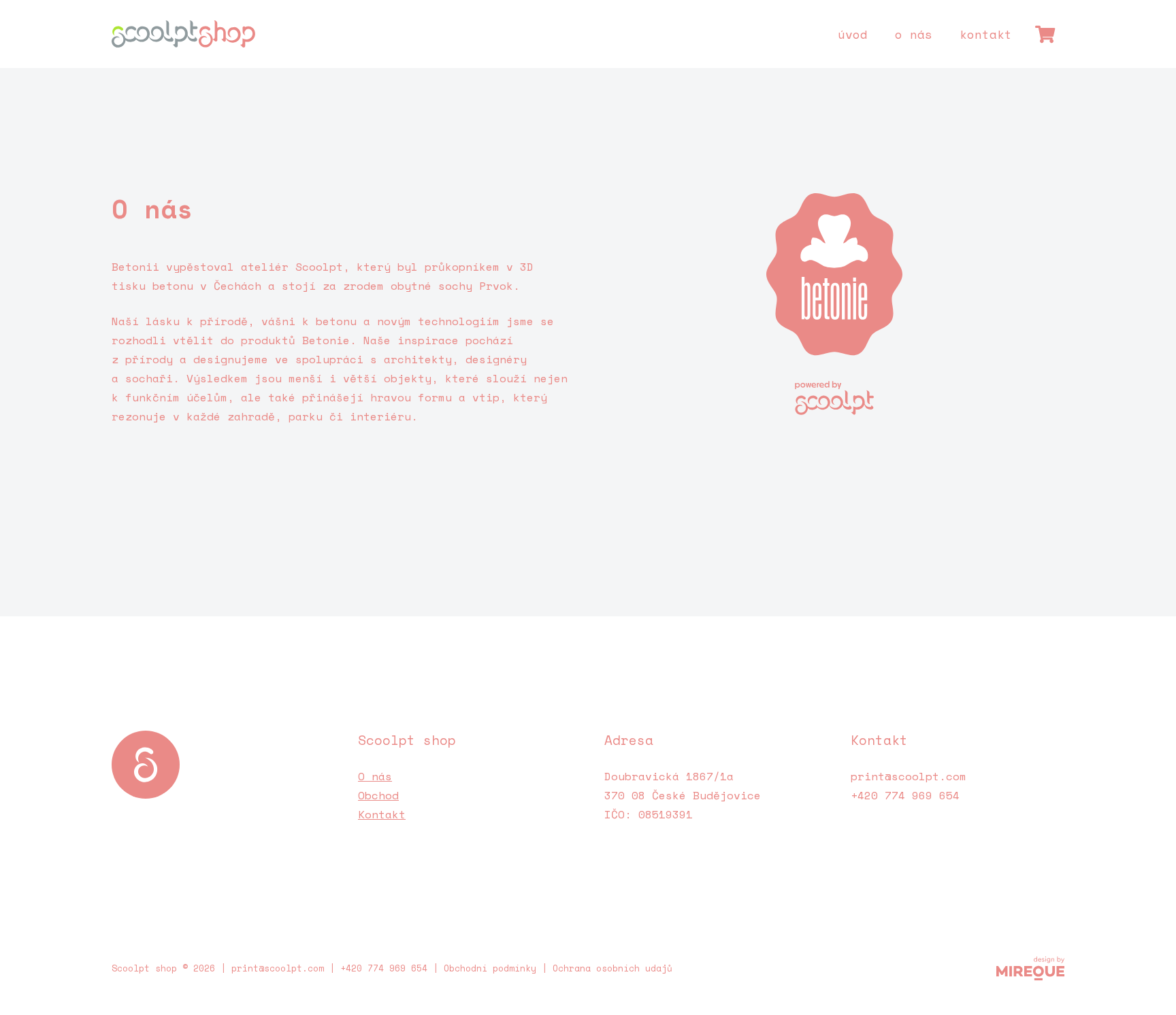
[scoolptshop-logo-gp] (183, 34)
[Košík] (1045, 34)
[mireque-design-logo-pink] (1030, 968)
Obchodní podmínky (490, 968)
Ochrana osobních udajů (612, 968)
